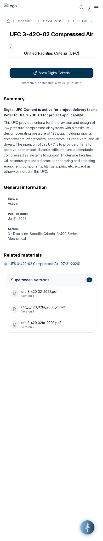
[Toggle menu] (96, 8)
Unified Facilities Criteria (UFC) (53, 21)
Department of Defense (26, 21)
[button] (87, 527)
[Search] (82, 8)
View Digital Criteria (54, 73)
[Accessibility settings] (89, 8)
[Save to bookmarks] (10, 46)
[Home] (9, 21)
